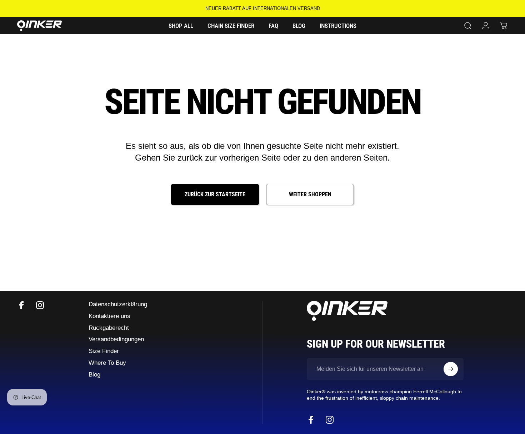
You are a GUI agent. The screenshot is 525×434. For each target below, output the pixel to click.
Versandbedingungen (116, 339)
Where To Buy (107, 362)
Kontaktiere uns (109, 316)
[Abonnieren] (451, 369)
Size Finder (104, 351)
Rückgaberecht (109, 327)
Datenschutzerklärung (118, 304)
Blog (94, 374)
